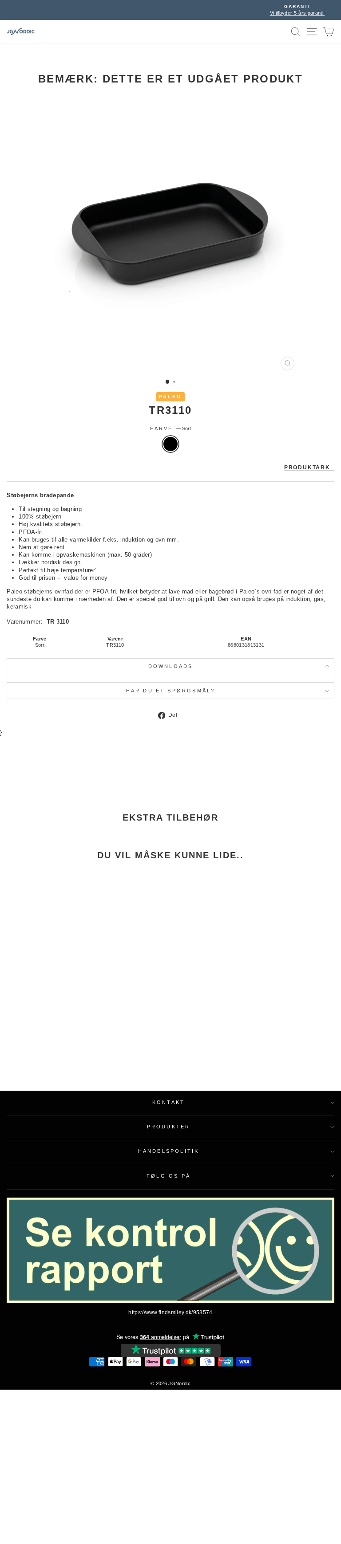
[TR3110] (63, 953)
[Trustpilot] (171, 1350)
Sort (170, 444)
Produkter (168, 1126)
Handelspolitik (168, 1151)
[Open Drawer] (312, 32)
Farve (170, 428)
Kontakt (168, 1102)
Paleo (170, 396)
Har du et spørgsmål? (170, 690)
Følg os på (168, 1176)
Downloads (170, 666)
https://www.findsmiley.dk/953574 (170, 1312)
